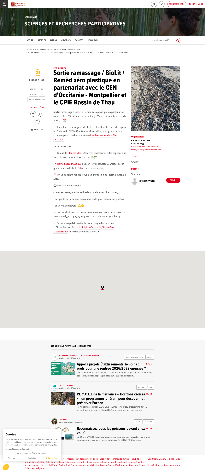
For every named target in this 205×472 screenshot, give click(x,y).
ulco (138, 422)
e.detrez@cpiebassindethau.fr (144, 146)
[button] (6, 467)
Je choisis (32, 457)
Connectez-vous (177, 4)
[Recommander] (40, 114)
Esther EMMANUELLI (147, 181)
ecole (149, 357)
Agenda (53, 40)
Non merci (12, 457)
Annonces (66, 40)
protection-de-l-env (37, 100)
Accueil (30, 40)
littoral (33, 94)
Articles (42, 40)
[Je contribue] (162, 4)
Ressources (93, 40)
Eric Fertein (63, 420)
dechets (33, 89)
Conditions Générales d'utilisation (164, 459)
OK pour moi (51, 457)
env (42, 94)
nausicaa (148, 422)
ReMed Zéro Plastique (69, 164)
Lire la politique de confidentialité (18, 449)
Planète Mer (74, 153)
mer (42, 89)
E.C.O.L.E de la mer (66, 385)
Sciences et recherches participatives (75, 23)
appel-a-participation (134, 357)
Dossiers (79, 40)
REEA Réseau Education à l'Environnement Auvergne (79, 355)
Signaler (38, 129)
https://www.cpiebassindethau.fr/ (146, 149)
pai (151, 387)
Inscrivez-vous (196, 4)
